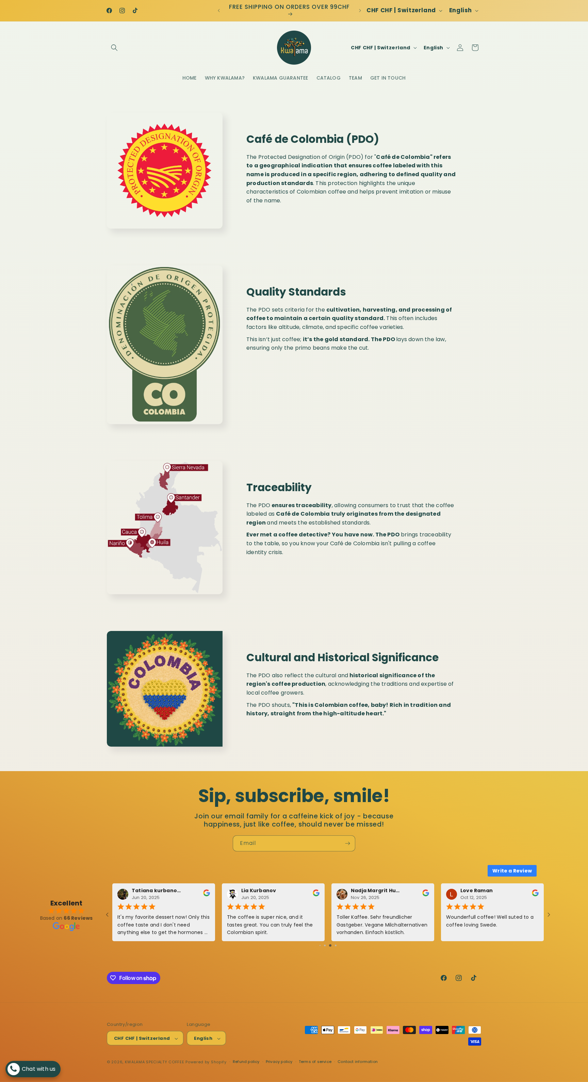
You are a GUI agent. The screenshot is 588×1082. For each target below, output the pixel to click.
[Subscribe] (347, 843)
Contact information (358, 1061)
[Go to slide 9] (327, 945)
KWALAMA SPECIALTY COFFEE (154, 1062)
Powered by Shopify (206, 1062)
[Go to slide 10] (333, 945)
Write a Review (512, 870)
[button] (114, 47)
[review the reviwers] (316, 895)
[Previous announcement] (218, 10)
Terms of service (315, 1061)
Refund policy (246, 1061)
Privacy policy (279, 1061)
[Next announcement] (360, 10)
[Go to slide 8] (322, 945)
